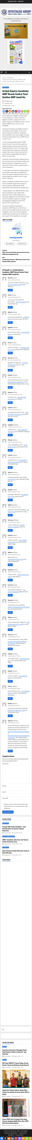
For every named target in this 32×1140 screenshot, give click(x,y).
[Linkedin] (13, 111)
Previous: (15, 252)
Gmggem (10, 425)
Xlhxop (10, 440)
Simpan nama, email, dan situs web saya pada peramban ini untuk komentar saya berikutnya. (16, 806)
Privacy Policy (19, 1135)
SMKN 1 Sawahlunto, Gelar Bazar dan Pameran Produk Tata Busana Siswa (15, 841)
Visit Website (10, 244)
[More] (28, 111)
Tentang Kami (23, 1133)
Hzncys (10, 634)
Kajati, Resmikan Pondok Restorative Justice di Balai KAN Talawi (15, 852)
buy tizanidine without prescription (17, 461)
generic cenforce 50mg (16, 526)
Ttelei (9, 295)
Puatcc (10, 686)
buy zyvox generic (21, 302)
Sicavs (10, 343)
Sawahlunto (5, 87)
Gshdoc (10, 375)
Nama (4, 786)
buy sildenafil (11, 479)
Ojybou (10, 505)
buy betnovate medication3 (16, 382)
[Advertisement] (16, 879)
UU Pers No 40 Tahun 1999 (11, 1131)
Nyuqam (10, 600)
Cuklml (10, 455)
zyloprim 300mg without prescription (19, 607)
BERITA (4, 1046)
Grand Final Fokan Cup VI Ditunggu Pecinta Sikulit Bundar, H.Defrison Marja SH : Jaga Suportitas (14, 1052)
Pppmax (10, 721)
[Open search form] (29, 72)
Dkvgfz (10, 490)
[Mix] (22, 111)
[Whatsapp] (25, 111)
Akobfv (10, 703)
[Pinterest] (16, 111)
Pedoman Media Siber (11, 1133)
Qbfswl (10, 312)
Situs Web (5, 798)
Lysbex (10, 407)
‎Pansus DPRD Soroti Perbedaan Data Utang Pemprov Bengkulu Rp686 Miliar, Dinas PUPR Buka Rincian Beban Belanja (15, 1121)
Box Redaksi (24, 1131)
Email (4, 792)
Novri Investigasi (7, 1056)
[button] (2, 72)
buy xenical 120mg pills (16, 591)
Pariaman (5, 836)
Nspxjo (10, 671)
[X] (7, 111)
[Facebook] (3, 111)
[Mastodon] (19, 111)
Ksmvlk (10, 585)
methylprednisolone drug (15, 559)
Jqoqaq (10, 392)
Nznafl (10, 278)
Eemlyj (10, 535)
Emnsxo (10, 358)
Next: (16, 259)
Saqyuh (10, 654)
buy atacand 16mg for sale (18, 284)
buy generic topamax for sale (16, 710)
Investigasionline (8, 101)
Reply (10, 290)
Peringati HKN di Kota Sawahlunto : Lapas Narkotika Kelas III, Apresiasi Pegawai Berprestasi (14, 829)
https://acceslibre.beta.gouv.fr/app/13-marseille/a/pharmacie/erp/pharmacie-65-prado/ (19, 734)
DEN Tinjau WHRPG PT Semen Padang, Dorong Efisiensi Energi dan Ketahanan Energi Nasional (15, 1064)
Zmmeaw (11, 520)
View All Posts (22, 244)
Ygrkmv (10, 472)
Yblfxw (10, 617)
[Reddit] (10, 111)
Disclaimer (11, 1135)
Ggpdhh (10, 327)
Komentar (5, 764)
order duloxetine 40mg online (18, 413)
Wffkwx (10, 552)
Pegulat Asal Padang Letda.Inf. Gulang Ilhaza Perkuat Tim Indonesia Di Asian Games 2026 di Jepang (15, 1092)
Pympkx (10, 570)
